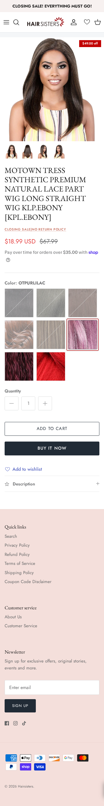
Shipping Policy (19, 572)
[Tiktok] (24, 723)
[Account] (72, 22)
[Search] (19, 22)
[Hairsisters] (45, 22)
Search (11, 536)
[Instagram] (15, 723)
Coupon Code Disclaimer (28, 581)
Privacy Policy (17, 545)
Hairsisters (25, 786)
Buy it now (52, 448)
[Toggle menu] (6, 22)
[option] (52, 89)
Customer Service (21, 626)
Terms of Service (20, 563)
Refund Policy (17, 554)
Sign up (20, 705)
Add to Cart (52, 428)
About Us (13, 617)
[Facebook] (7, 723)
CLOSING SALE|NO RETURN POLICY (35, 229)
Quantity (13, 391)
